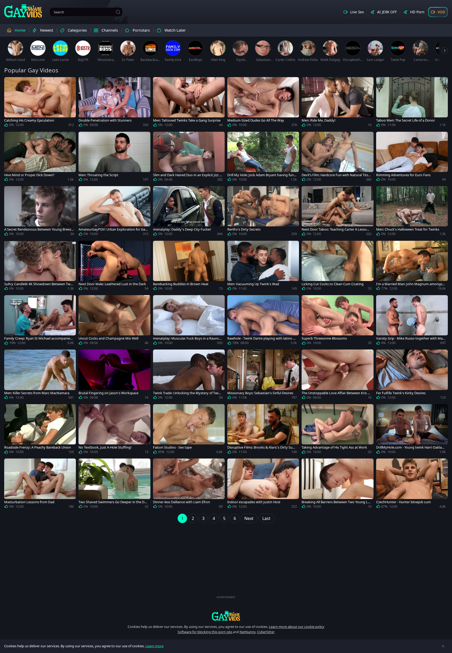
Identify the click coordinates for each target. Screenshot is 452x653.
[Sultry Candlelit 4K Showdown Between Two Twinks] (40, 267)
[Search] (118, 12)
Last (266, 518)
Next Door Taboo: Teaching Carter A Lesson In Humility (336, 229)
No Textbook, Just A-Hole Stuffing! (104, 447)
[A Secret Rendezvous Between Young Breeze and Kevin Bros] (40, 212)
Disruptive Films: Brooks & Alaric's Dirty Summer (261, 447)
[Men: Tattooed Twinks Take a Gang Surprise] (189, 103)
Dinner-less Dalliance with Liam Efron (181, 502)
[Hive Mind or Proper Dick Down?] (40, 158)
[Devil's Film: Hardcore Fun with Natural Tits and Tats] (337, 158)
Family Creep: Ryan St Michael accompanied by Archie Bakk (38, 338)
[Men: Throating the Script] (114, 158)
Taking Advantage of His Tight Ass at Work (334, 447)
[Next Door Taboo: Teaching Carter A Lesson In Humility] (337, 212)
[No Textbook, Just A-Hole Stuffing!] (114, 430)
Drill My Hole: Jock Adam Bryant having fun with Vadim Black (260, 175)
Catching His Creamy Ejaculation (29, 120)
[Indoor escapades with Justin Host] (263, 484)
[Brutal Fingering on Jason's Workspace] (114, 375)
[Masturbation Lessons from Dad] (40, 484)
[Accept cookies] (443, 646)
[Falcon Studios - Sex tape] (189, 430)
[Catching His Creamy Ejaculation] (40, 103)
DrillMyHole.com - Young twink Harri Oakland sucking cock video (410, 447)
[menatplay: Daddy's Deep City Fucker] (189, 212)
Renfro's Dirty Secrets (244, 229)
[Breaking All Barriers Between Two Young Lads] (337, 484)
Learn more (154, 646)
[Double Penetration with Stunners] (114, 103)
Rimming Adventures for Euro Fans (403, 175)
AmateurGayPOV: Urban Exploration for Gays (112, 229)
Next (248, 518)
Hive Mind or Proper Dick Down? (29, 175)
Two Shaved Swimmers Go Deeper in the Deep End (113, 502)
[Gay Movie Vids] (23, 10)
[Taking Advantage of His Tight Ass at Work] (337, 430)
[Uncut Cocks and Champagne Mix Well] (114, 321)
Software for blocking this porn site (205, 631)
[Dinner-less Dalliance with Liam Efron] (189, 484)
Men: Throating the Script (98, 175)
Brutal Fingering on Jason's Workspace (108, 393)
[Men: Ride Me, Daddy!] (337, 103)
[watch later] (10, 83)
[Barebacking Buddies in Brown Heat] (189, 267)
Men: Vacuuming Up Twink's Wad (253, 284)
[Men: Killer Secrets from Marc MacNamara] (40, 375)
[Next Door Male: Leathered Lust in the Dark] (114, 267)
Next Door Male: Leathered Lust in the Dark (112, 284)
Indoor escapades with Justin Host (253, 502)
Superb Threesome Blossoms (324, 338)
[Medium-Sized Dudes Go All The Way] (263, 103)
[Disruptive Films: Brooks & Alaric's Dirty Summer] (263, 430)
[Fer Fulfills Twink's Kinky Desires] (412, 375)
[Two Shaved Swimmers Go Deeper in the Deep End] (114, 484)
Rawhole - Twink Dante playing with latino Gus (261, 338)
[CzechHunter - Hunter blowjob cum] (412, 484)
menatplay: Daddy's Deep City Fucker (182, 229)
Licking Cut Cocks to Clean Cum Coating (333, 284)
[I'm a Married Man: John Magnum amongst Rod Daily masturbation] (412, 267)
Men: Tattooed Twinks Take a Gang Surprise (187, 120)
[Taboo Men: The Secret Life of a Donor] (412, 103)
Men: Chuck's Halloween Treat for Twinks (407, 229)
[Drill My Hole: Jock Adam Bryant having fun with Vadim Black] (263, 158)
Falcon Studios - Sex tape (172, 447)
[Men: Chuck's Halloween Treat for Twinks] (412, 212)
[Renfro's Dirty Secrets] (263, 212)
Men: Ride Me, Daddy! (318, 120)
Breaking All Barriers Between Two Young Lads (336, 502)
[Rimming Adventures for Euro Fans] (412, 158)
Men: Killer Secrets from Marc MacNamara (36, 393)
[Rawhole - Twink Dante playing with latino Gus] (263, 321)
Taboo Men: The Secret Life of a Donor (405, 120)
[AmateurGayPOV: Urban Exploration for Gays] (114, 212)
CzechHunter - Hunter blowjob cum (403, 502)
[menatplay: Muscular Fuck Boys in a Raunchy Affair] (189, 321)
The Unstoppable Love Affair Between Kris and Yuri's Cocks (335, 393)
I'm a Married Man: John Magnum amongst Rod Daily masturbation (410, 284)
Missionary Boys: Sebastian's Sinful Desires (260, 393)
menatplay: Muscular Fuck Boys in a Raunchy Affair (187, 338)
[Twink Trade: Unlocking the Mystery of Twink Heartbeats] (189, 375)
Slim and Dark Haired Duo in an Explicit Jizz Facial (187, 175)
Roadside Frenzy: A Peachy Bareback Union (37, 447)
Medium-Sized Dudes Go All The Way (255, 120)
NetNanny (248, 631)
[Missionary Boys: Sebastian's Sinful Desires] (263, 375)
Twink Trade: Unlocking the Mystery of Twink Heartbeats (187, 393)
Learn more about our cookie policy (296, 626)
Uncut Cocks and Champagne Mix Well (108, 338)
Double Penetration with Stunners (105, 120)
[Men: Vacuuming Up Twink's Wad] (263, 267)
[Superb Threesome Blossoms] (337, 321)
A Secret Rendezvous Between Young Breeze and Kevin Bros (38, 229)
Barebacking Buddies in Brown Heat (180, 284)
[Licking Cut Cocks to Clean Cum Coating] (337, 267)
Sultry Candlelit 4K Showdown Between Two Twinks (38, 284)
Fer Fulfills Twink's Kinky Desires (401, 393)
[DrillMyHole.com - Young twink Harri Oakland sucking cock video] (412, 430)
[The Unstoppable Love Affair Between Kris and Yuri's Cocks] (337, 375)
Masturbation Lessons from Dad (29, 502)
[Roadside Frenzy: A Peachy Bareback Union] (40, 430)
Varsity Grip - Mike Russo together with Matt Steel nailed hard (410, 338)
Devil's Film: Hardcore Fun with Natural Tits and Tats (336, 175)
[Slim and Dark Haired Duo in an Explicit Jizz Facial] (189, 158)
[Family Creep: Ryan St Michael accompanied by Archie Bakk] (40, 321)
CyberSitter (266, 631)
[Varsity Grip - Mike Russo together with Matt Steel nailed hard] (412, 321)
